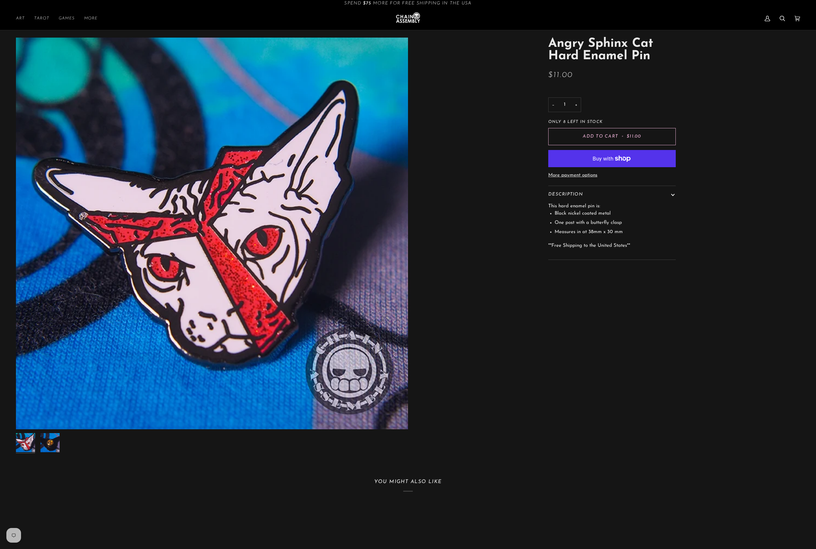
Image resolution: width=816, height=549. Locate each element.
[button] (22, 18)
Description (565, 194)
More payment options (572, 175)
